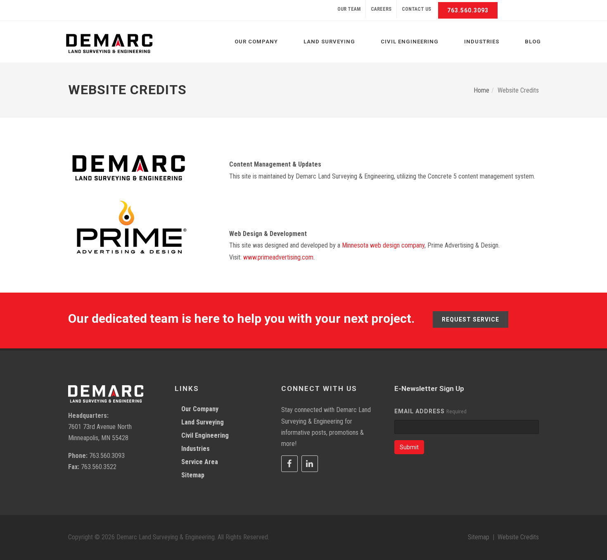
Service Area (199, 462)
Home (481, 90)
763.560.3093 (467, 10)
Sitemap (192, 475)
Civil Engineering (205, 435)
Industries (195, 449)
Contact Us (416, 9)
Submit (409, 447)
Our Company (199, 409)
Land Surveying (202, 422)
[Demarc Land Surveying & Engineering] (109, 43)
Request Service (470, 319)
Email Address (419, 411)
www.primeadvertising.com (278, 257)
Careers (381, 9)
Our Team (348, 9)
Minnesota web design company (383, 245)
